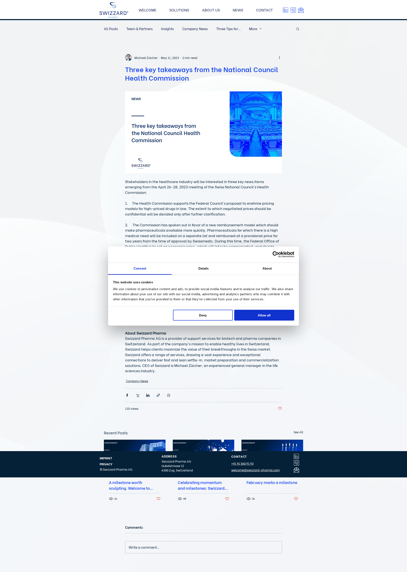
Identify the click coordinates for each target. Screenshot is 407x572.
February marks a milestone (272, 482)
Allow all (264, 315)
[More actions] (279, 57)
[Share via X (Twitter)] (137, 395)
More (253, 29)
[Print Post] (169, 395)
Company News (195, 29)
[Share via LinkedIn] (148, 395)
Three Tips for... (228, 29)
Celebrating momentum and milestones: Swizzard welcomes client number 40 (203, 485)
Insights (167, 29)
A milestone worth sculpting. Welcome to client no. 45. (129, 485)
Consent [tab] (140, 268)
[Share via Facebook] (127, 395)
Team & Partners (139, 29)
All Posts (111, 29)
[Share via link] (158, 395)
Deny (203, 315)
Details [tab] (203, 268)
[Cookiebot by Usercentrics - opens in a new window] (275, 254)
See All (298, 432)
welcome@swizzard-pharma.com (255, 470)
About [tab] (267, 268)
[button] (293, 10)
